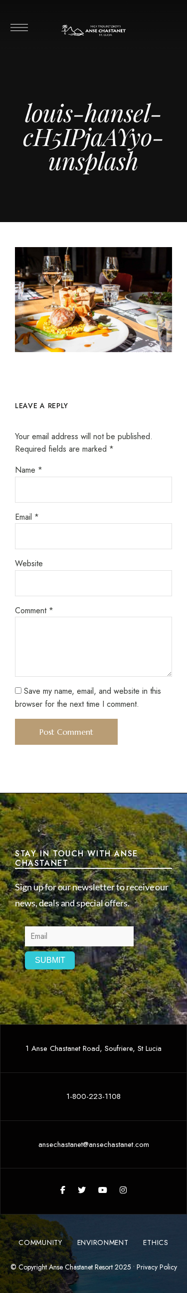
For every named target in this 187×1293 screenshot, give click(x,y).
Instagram (123, 1190)
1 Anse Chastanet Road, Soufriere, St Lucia (93, 1048)
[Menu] (18, 27)
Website (29, 563)
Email (27, 517)
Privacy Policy (157, 1267)
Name (28, 470)
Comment (34, 610)
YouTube (102, 1190)
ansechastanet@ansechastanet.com (93, 1144)
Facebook (62, 1190)
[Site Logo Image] (93, 31)
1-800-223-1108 (93, 1096)
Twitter (82, 1190)
